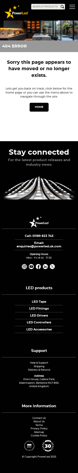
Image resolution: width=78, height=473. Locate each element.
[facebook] (39, 268)
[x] (53, 268)
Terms (39, 425)
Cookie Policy (39, 435)
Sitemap (39, 432)
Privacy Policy (39, 428)
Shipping (39, 366)
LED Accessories (39, 329)
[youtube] (32, 268)
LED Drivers (39, 315)
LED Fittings (39, 308)
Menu (73, 7)
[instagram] (25, 268)
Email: (39, 245)
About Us (39, 421)
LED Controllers (39, 322)
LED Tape (39, 301)
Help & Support (39, 363)
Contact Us (39, 418)
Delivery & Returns (39, 370)
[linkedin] (46, 268)
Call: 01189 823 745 (39, 236)
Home (39, 107)
